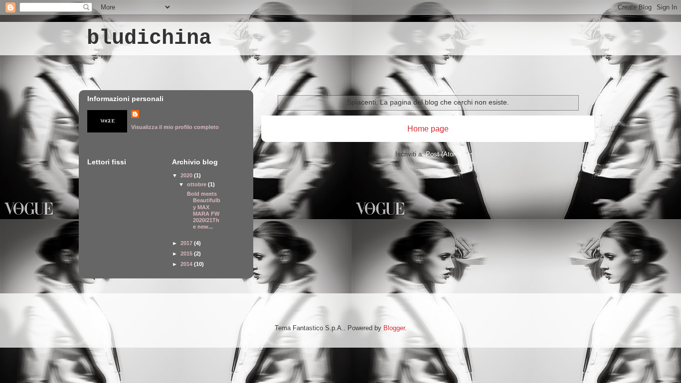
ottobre (197, 184)
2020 (187, 175)
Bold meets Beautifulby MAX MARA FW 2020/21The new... (202, 210)
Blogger (394, 328)
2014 (187, 264)
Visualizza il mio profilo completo (175, 127)
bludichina (149, 38)
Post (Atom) (443, 154)
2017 (187, 243)
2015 (187, 253)
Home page (428, 129)
